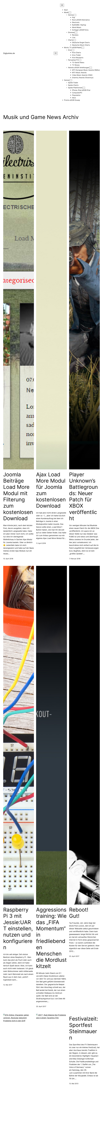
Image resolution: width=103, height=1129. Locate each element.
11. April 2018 (41, 543)
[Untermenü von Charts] (74, 40)
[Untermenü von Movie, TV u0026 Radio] (82, 48)
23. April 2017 (74, 956)
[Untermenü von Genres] (74, 15)
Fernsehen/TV (73, 60)
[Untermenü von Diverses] (76, 32)
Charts (70, 40)
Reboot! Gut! (78, 913)
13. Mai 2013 (73, 1084)
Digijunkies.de (9, 53)
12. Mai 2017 (7, 985)
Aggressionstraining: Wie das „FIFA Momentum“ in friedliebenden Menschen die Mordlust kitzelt (51, 938)
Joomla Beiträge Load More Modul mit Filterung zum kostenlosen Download (18, 496)
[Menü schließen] (62, 5)
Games (66, 80)
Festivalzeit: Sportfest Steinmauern (83, 1028)
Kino (69, 50)
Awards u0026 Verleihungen (78, 67)
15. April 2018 (8, 559)
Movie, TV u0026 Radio (72, 47)
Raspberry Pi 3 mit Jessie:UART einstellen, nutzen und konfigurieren (18, 928)
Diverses (71, 32)
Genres (70, 15)
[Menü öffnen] (56, 53)
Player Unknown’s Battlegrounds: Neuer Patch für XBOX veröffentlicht (83, 496)
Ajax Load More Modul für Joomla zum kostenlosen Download (51, 490)
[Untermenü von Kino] (72, 50)
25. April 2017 (41, 1006)
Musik (66, 12)
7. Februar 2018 (74, 559)
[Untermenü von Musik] (69, 12)
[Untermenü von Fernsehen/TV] (79, 60)
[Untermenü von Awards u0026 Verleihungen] (90, 68)
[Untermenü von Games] (70, 80)
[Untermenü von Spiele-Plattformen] (83, 88)
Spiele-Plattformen (75, 88)
